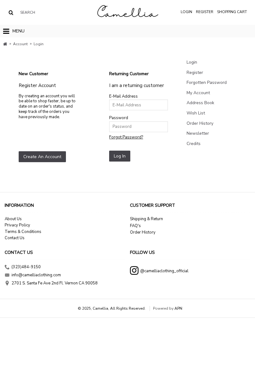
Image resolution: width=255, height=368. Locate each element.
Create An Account (42, 157)
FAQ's (135, 226)
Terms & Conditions (23, 232)
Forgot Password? (126, 137)
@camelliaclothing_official (164, 271)
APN (178, 308)
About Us (13, 219)
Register (195, 72)
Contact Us (15, 238)
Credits (194, 144)
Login (192, 62)
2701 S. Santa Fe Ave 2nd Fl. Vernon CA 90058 (55, 283)
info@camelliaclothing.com (36, 275)
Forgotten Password (207, 82)
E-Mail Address (123, 96)
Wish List (196, 113)
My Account (198, 93)
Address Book (200, 103)
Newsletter (198, 133)
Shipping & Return (146, 219)
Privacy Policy (17, 225)
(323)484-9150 (26, 267)
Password (118, 118)
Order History (200, 123)
